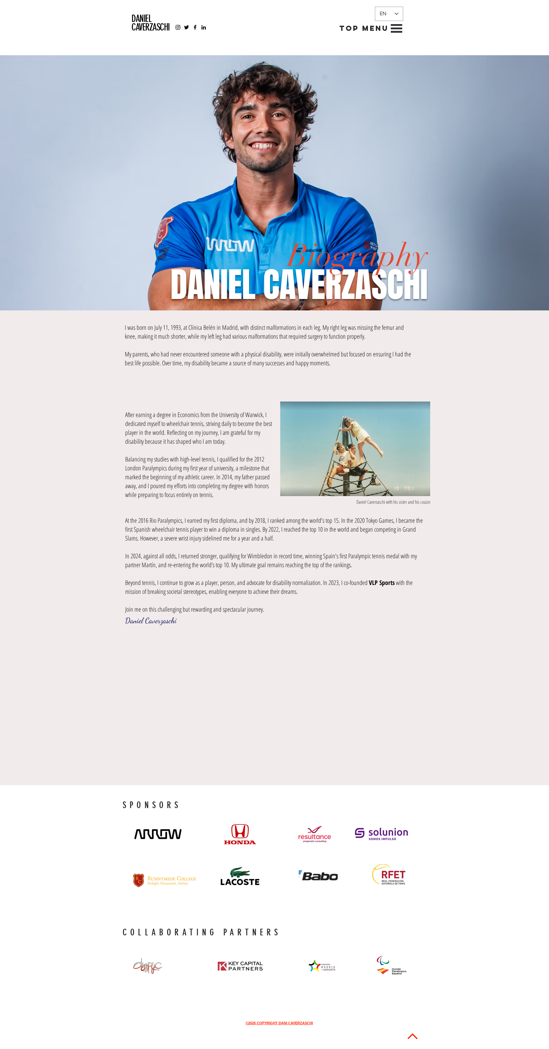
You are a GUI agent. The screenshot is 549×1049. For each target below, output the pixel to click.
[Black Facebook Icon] (195, 27)
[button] (364, 28)
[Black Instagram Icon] (178, 27)
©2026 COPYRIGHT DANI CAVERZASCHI (279, 1023)
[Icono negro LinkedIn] (203, 27)
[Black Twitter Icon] (186, 27)
